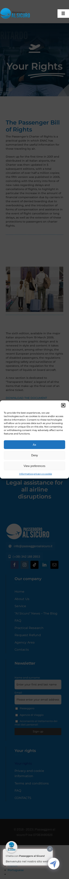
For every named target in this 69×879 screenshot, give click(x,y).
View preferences (34, 466)
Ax (34, 444)
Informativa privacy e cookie (35, 473)
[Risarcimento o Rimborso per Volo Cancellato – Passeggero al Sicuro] (16, 9)
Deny (34, 455)
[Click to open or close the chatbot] (53, 863)
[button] (63, 405)
